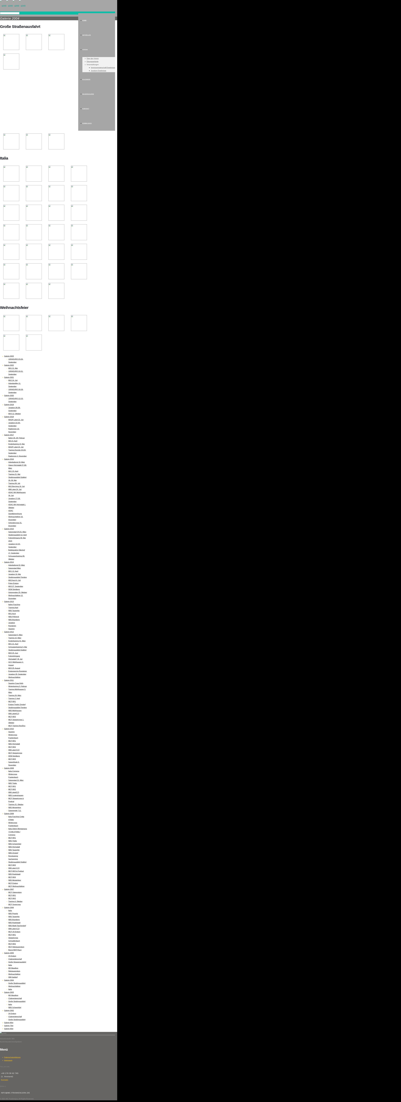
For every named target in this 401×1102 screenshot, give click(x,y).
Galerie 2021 (9, 377)
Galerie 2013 (9, 601)
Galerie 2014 (9, 562)
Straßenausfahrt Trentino (17, 577)
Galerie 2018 (9, 417)
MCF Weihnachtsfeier (16, 886)
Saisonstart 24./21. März (17, 532)
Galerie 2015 (9, 529)
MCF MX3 (12, 717)
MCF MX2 (12, 747)
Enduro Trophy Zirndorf (16, 704)
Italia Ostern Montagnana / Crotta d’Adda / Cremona (17, 832)
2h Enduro (12, 956)
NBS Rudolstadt (14, 874)
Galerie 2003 (9, 992)
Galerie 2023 (9, 356)
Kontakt (4, 1080)
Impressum (8, 1060)
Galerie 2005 (9, 953)
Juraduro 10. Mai (14, 574)
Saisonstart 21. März (15, 780)
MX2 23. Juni (13, 653)
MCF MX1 (12, 701)
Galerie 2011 (9, 680)
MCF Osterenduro (15, 892)
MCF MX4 (12, 877)
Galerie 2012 (9, 632)
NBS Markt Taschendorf (17, 926)
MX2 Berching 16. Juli (16, 486)
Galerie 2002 (9, 1010)
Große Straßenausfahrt (16, 983)
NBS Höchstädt (14, 744)
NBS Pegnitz (13, 913)
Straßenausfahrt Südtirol (17, 650)
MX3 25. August (14, 668)
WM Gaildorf (13, 977)
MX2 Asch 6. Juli (14, 580)
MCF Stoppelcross (15, 753)
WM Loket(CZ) (13, 714)
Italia (10, 910)
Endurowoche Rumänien (17, 671)
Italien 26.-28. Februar (16, 438)
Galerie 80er (8, 1023)
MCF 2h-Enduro (14, 932)
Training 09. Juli (14, 483)
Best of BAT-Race (15, 950)
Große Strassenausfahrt (17, 962)
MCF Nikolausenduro (16, 947)
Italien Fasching (14, 604)
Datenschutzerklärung (12, 1057)
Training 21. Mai (14, 474)
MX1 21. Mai (13, 368)
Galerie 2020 (9, 395)
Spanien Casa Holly (15, 683)
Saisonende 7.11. (14, 810)
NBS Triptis (12, 783)
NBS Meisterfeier (14, 807)
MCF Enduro (13, 883)
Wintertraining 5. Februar (17, 686)
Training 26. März (14, 695)
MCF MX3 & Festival (16, 871)
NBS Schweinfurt (14, 844)
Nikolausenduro (14, 971)
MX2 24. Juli (13, 380)
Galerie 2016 (9, 459)
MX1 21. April (13, 644)
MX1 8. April (12, 441)
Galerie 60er (8, 1029)
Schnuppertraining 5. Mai (17, 647)
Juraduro (11, 623)
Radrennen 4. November (17, 456)
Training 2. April (14, 698)
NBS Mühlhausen (15, 711)
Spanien (11, 629)
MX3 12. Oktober (14, 414)
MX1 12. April (13, 571)
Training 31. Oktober (15, 804)
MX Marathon (13, 968)
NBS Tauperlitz (14, 611)
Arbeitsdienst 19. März (16, 462)
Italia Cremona (13, 771)
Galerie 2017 (9, 435)
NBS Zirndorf (13, 853)
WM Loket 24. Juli (15, 489)
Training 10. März (14, 638)
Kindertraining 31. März (17, 641)
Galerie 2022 (9, 365)
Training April (13, 608)
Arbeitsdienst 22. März (16, 565)
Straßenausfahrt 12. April (17, 535)
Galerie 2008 (9, 814)
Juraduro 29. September (17, 674)
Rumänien (12, 626)
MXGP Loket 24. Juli (15, 447)
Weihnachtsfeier (14, 677)
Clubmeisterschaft (15, 959)
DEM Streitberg (14, 589)
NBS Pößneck (13, 617)
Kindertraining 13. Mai (16, 444)
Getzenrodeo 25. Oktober (17, 592)
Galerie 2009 (9, 768)
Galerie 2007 (9, 889)
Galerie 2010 (9, 729)
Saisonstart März (14, 568)
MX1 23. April (13, 471)
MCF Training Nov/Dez (16, 726)
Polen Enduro (13, 583)
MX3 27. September (15, 586)
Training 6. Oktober (15, 901)
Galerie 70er (8, 1026)
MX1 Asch (12, 614)
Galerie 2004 (9, 980)
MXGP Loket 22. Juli (15, 420)
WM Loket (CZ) (14, 750)
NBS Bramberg (14, 620)
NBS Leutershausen (15, 795)
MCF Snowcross (14, 904)
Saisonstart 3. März (15, 635)
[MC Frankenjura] (12, 5)
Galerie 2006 (9, 907)
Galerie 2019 (9, 405)
